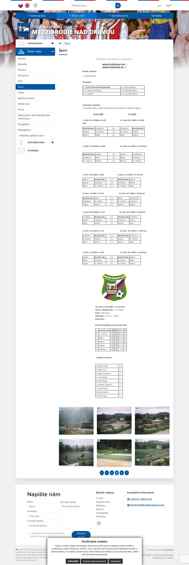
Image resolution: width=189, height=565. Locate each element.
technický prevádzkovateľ (26, 560)
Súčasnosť (23, 75)
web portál (32, 555)
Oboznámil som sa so (48, 534)
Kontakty (157, 15)
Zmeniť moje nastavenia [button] (94, 561)
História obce (103, 502)
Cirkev (21, 92)
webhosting (42, 555)
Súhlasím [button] (73, 561)
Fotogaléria (24, 124)
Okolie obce (24, 103)
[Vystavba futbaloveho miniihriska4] (76, 420)
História (22, 69)
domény (19, 557)
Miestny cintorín (26, 98)
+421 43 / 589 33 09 (141, 499)
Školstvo (100, 506)
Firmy (21, 109)
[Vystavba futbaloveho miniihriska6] (152, 420)
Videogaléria (24, 129)
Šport (21, 86)
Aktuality (22, 64)
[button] (36, 15)
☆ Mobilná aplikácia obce (31, 135)
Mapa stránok (21, 555)
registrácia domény (31, 557)
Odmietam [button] (116, 561)
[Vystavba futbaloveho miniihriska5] (114, 420)
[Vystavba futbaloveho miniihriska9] (152, 452)
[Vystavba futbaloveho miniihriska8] (114, 452)
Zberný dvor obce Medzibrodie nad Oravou (34, 117)
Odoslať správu (81, 535)
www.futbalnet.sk (113, 64)
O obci (99, 498)
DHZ (20, 81)
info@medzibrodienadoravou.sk (147, 505)
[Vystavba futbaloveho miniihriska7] (76, 452)
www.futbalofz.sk (113, 67)
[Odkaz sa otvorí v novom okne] (35, 5)
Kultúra (22, 58)
